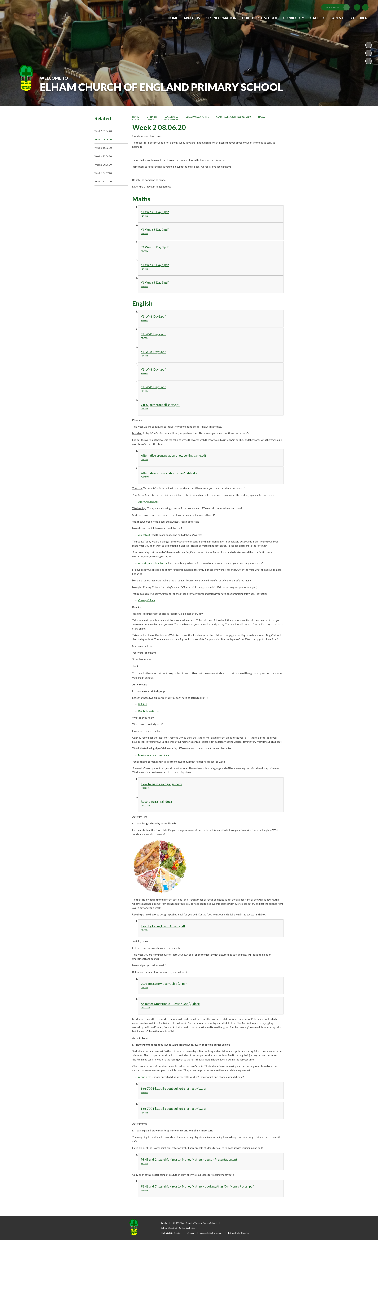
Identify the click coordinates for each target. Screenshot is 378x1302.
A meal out (144, 534)
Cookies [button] (245, 1233)
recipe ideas (144, 1076)
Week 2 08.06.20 (169, 119)
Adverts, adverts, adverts (152, 563)
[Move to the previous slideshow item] (368, 53)
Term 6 (150, 119)
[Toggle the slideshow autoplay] (368, 45)
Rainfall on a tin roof (149, 711)
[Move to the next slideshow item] (368, 61)
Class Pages (171, 117)
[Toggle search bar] (365, 7)
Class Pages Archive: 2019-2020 (233, 117)
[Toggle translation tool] (357, 7)
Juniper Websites (187, 1228)
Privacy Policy (234, 1233)
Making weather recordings (153, 755)
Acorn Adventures (148, 501)
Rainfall (142, 704)
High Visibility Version (171, 1233)
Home (135, 117)
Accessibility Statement (211, 1233)
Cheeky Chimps (146, 600)
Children (151, 117)
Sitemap (190, 1233)
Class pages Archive (197, 117)
